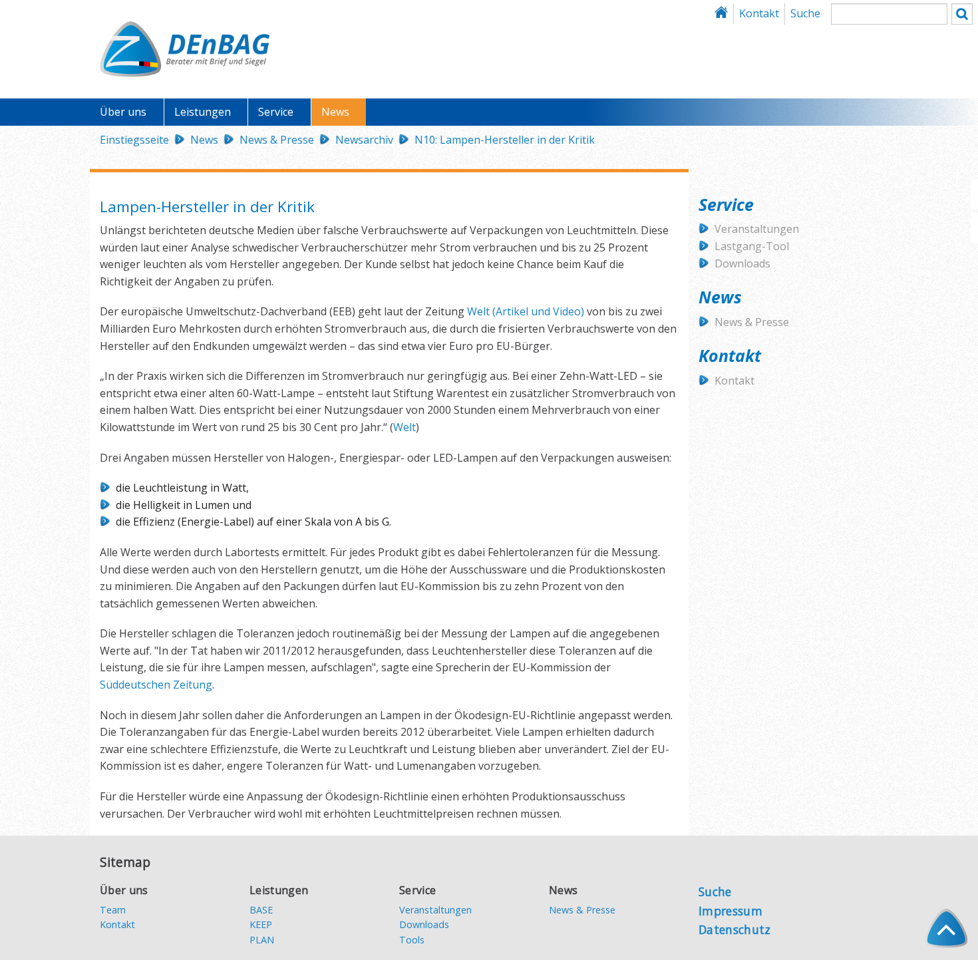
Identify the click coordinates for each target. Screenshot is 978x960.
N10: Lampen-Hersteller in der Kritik (504, 139)
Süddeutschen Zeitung (156, 684)
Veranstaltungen (757, 229)
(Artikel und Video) (537, 311)
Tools (411, 939)
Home (725, 13)
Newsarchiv (364, 139)
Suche (805, 13)
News (335, 111)
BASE (261, 909)
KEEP (260, 924)
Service (275, 111)
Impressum (730, 911)
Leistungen (202, 111)
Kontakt (759, 13)
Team (113, 909)
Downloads (742, 263)
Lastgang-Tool (752, 246)
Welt (478, 311)
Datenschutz (735, 929)
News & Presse (277, 139)
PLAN (261, 939)
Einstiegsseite (134, 139)
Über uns (123, 111)
